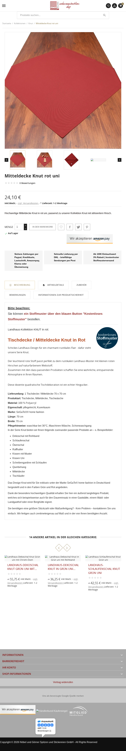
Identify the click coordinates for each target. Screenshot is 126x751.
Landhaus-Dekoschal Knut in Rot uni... (103, 567)
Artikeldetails (55, 284)
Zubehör (82, 284)
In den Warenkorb (42, 227)
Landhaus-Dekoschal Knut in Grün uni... (22, 567)
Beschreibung (21, 284)
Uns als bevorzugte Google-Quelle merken (63, 696)
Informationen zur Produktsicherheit (61, 294)
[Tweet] (78, 227)
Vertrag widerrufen (63, 682)
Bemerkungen (17, 294)
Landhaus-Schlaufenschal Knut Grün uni (64, 568)
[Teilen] (70, 227)
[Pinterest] (87, 227)
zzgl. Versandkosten (28, 203)
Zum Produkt (52, 584)
